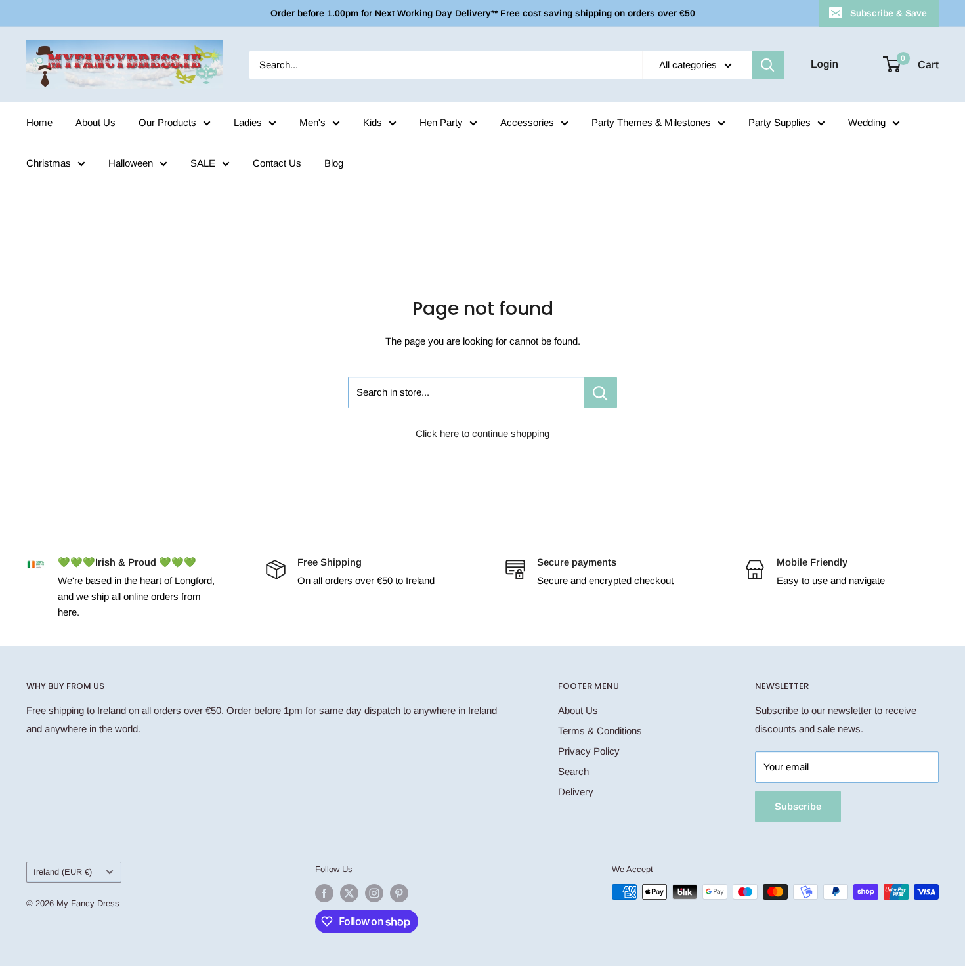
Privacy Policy (589, 751)
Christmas (48, 163)
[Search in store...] (600, 392)
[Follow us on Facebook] (324, 893)
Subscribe (798, 806)
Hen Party (441, 122)
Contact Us (277, 163)
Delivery (575, 791)
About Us (95, 122)
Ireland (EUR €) (62, 872)
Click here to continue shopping (482, 433)
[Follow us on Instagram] (374, 893)
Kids (372, 122)
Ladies (248, 122)
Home (39, 122)
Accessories (527, 122)
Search (573, 771)
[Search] (768, 65)
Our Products (167, 122)
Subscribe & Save (888, 13)
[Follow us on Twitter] (349, 893)
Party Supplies (779, 122)
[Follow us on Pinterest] (399, 893)
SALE (202, 163)
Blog (333, 163)
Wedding (867, 122)
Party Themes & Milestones (651, 122)
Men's (312, 122)
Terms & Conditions (600, 730)
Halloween (130, 163)
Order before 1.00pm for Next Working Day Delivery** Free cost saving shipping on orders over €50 (482, 13)
